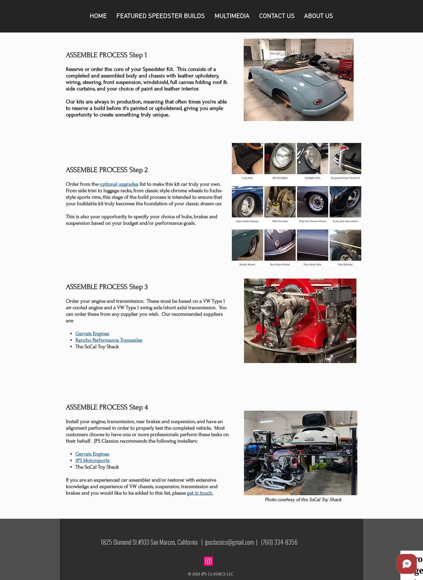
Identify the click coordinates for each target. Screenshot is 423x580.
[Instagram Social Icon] (208, 561)
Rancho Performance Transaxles (109, 340)
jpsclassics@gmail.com (229, 542)
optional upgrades (119, 184)
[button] (160, 16)
